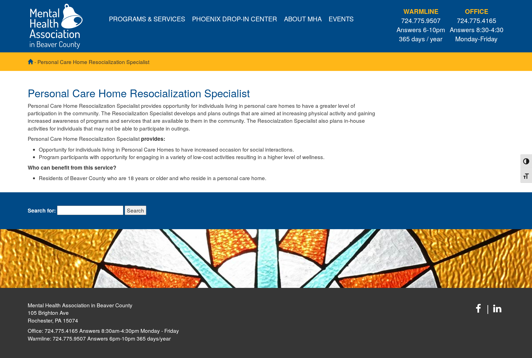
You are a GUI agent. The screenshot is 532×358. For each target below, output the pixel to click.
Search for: (42, 210)
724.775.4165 (476, 20)
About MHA (303, 18)
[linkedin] (497, 308)
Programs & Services (147, 18)
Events (341, 18)
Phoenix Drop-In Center (234, 18)
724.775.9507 (421, 20)
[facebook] (478, 308)
